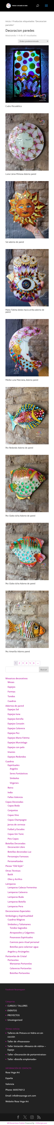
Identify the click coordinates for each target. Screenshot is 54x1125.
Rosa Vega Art (21, 1101)
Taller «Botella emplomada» (21, 1059)
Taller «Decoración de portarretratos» (26, 1054)
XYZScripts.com (41, 1123)
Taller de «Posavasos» (18, 1041)
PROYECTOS (13, 1015)
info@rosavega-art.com (24, 1095)
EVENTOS (12, 1010)
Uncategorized (14, 1019)
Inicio (8, 21)
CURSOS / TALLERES (17, 1005)
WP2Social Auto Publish (16, 1123)
